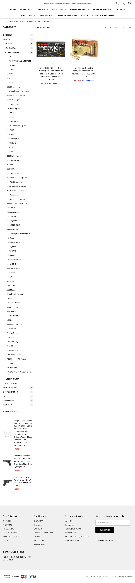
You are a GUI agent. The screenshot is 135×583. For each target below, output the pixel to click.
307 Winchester (13, 195)
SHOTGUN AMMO (101, 9)
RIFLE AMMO (58, 9)
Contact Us (69, 525)
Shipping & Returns (73, 529)
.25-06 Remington (13, 100)
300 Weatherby (13, 173)
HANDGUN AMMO (78, 9)
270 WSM (10, 130)
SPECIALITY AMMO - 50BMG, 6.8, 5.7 (19, 373)
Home (13, 9)
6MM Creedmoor (13, 303)
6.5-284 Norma (12, 316)
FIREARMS (41, 9)
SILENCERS (25, 9)
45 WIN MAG (11, 251)
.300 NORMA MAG (13, 160)
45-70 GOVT (11, 272)
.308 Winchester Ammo (16, 199)
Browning (38, 525)
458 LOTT (10, 277)
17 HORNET (11, 69)
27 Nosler (10, 117)
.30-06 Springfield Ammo (16, 186)
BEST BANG (45, 15)
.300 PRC (10, 164)
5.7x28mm (11, 298)
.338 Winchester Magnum (17, 203)
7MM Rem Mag (12, 341)
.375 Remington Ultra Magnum (18, 234)
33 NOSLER (11, 151)
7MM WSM (11, 337)
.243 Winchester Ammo (16, 95)
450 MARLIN (11, 264)
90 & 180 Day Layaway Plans (77, 536)
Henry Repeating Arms (43, 532)
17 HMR (10, 56)
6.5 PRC (9, 320)
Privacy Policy (70, 532)
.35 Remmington (13, 212)
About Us (69, 521)
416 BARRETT (12, 255)
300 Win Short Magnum (16, 182)
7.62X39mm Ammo (14, 354)
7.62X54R (10, 363)
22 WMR (10, 74)
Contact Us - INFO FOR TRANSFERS (97, 15)
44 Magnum (11, 246)
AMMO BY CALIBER (12, 379)
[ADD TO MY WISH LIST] (61, 43)
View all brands (40, 544)
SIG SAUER (38, 521)
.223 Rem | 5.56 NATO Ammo (18, 91)
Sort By (107, 27)
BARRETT (38, 529)
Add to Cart (51, 53)
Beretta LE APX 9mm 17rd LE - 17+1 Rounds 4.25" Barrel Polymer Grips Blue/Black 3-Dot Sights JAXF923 (23, 461)
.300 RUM (10, 169)
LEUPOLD (38, 536)
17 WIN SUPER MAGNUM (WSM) (19, 61)
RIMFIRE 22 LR (12, 367)
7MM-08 (10, 346)
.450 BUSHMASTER (14, 259)
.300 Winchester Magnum (17, 177)
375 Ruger (11, 238)
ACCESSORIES (27, 15)
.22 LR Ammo (11, 78)
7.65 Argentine (12, 350)
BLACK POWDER (11, 383)
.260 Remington (13, 108)
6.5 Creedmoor (12, 307)
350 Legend (11, 216)
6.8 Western (11, 329)
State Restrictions (72, 540)
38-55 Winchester (13, 242)
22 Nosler (10, 82)
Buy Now (51, 58)
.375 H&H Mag (12, 229)
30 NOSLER (11, 147)
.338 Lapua (11, 208)
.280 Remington (13, 138)
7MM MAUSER (12, 333)
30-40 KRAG (11, 143)
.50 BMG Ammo (12, 290)
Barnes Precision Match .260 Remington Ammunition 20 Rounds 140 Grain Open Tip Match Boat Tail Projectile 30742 (51, 74)
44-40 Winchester (13, 268)
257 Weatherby (13, 104)
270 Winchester (13, 121)
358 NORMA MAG (13, 225)
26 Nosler (10, 113)
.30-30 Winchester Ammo (16, 190)
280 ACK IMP (11, 65)
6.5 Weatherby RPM (14, 324)
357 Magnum (12, 220)
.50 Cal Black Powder (15, 294)
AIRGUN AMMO (11, 48)
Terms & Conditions (67, 15)
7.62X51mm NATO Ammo (16, 359)
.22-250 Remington (14, 87)
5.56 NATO (11, 285)
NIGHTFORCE (39, 540)
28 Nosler (10, 134)
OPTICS (119, 9)
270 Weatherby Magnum (16, 126)
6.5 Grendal (11, 311)
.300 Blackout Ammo (14, 156)
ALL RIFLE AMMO (12, 52)
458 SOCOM (11, 281)
